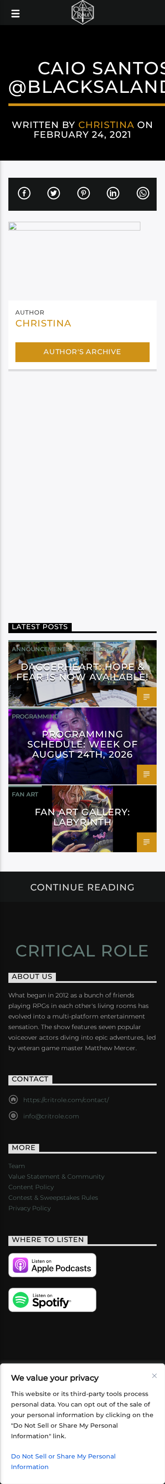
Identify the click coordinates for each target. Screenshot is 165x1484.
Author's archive (82, 352)
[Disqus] (82, 491)
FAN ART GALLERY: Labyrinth (82, 817)
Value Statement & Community (56, 1176)
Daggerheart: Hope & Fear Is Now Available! (82, 671)
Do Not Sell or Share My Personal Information (63, 1461)
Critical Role (82, 950)
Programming (35, 716)
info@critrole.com (51, 1116)
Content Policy (31, 1187)
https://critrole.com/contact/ (66, 1100)
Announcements (40, 648)
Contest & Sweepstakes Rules (53, 1198)
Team (16, 1166)
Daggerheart (100, 648)
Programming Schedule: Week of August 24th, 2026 (82, 744)
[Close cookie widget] (154, 1375)
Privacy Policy (29, 1208)
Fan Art (25, 794)
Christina (106, 124)
